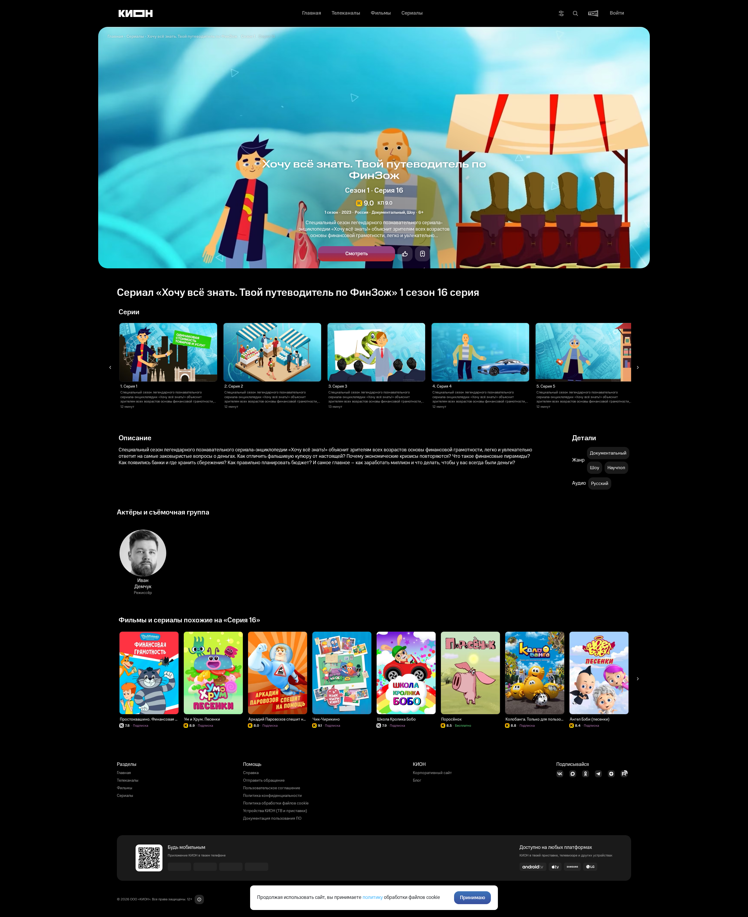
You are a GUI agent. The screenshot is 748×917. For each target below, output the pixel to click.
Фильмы (124, 788)
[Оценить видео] (405, 253)
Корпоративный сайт (432, 773)
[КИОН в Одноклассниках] (587, 773)
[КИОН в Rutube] (626, 773)
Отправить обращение (264, 780)
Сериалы (135, 36)
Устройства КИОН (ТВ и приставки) (275, 811)
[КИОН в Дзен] (613, 773)
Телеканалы (127, 780)
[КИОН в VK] (561, 773)
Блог (417, 780)
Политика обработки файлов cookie (276, 803)
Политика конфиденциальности (272, 795)
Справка (251, 773)
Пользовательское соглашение (271, 788)
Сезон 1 (248, 36)
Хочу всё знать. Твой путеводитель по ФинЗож (192, 36)
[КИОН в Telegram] (600, 773)
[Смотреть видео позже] (422, 253)
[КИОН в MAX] (574, 773)
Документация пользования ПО (272, 818)
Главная (115, 36)
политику (373, 897)
